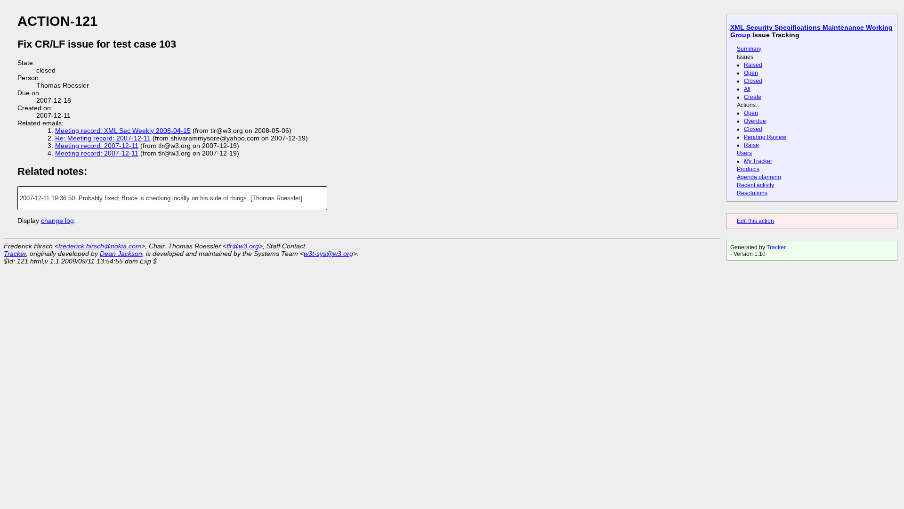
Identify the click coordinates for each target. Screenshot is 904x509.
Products (748, 169)
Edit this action (755, 221)
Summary (749, 49)
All (747, 89)
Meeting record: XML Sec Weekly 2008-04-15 (123, 130)
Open (751, 73)
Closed (753, 81)
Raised (753, 65)
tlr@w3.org (242, 246)
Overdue (755, 121)
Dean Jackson (121, 253)
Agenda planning (759, 177)
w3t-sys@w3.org (328, 253)
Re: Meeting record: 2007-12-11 (103, 138)
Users (744, 153)
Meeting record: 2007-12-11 (96, 145)
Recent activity (755, 185)
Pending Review (765, 137)
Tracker (758, 161)
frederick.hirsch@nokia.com (99, 246)
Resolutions (752, 193)
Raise (751, 145)
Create (752, 97)
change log (57, 220)
